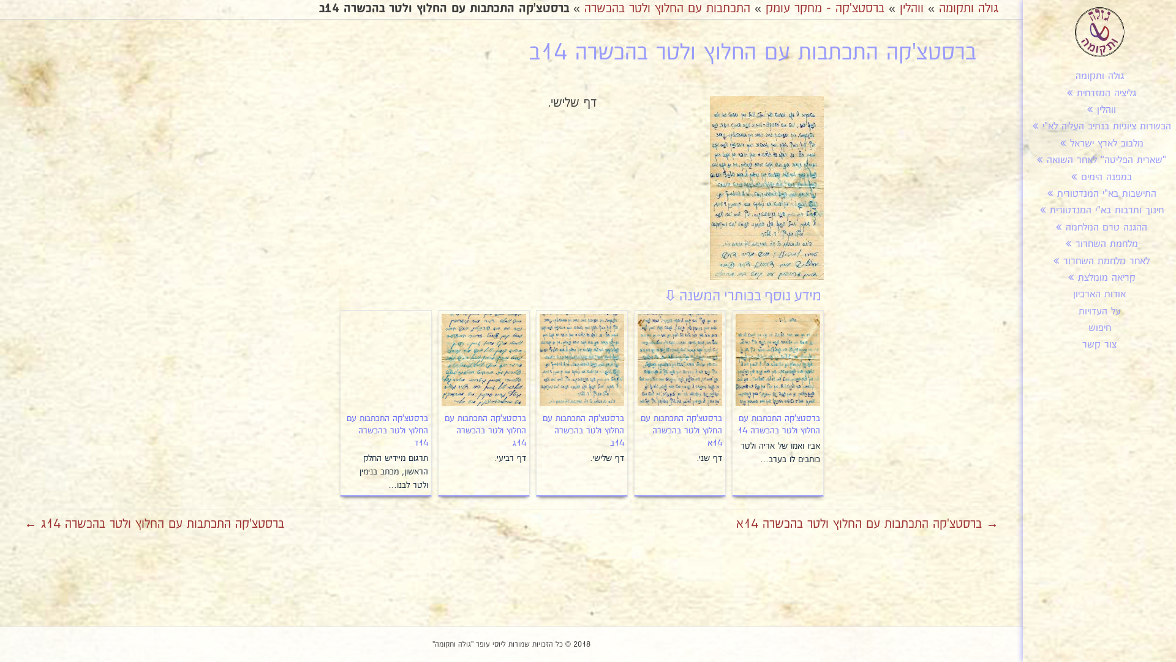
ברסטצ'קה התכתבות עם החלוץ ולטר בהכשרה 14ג (485, 431)
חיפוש (1099, 328)
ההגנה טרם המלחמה (1106, 228)
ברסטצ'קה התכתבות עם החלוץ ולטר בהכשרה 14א (681, 431)
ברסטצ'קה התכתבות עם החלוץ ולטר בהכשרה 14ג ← (154, 524)
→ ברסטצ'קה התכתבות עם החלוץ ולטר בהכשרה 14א (867, 524)
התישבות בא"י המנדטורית (1106, 194)
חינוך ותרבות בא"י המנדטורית (1107, 210)
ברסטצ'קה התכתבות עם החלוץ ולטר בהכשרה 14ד (387, 431)
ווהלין (1106, 110)
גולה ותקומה (1100, 76)
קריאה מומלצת (1107, 278)
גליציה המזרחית (1106, 93)
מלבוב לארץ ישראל (1107, 144)
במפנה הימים (1106, 177)
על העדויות (1100, 311)
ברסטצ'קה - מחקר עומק (825, 8)
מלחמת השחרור (1107, 244)
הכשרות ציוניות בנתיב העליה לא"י (1106, 126)
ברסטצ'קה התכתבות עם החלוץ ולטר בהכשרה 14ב (583, 431)
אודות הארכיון (1099, 294)
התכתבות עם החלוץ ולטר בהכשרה (667, 8)
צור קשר (1099, 345)
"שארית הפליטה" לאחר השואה (1106, 160)
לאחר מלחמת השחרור (1106, 261)
